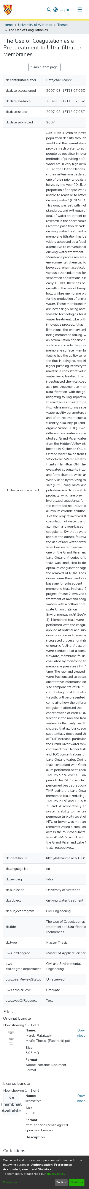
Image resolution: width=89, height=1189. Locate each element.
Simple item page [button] (44, 67)
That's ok (76, 1182)
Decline (61, 1182)
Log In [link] (64, 9)
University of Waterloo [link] (35, 24)
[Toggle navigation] (80, 10)
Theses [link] (62, 24)
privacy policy (55, 1174)
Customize (10, 1182)
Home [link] (8, 24)
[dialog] (44, 1172)
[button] (8, 9)
